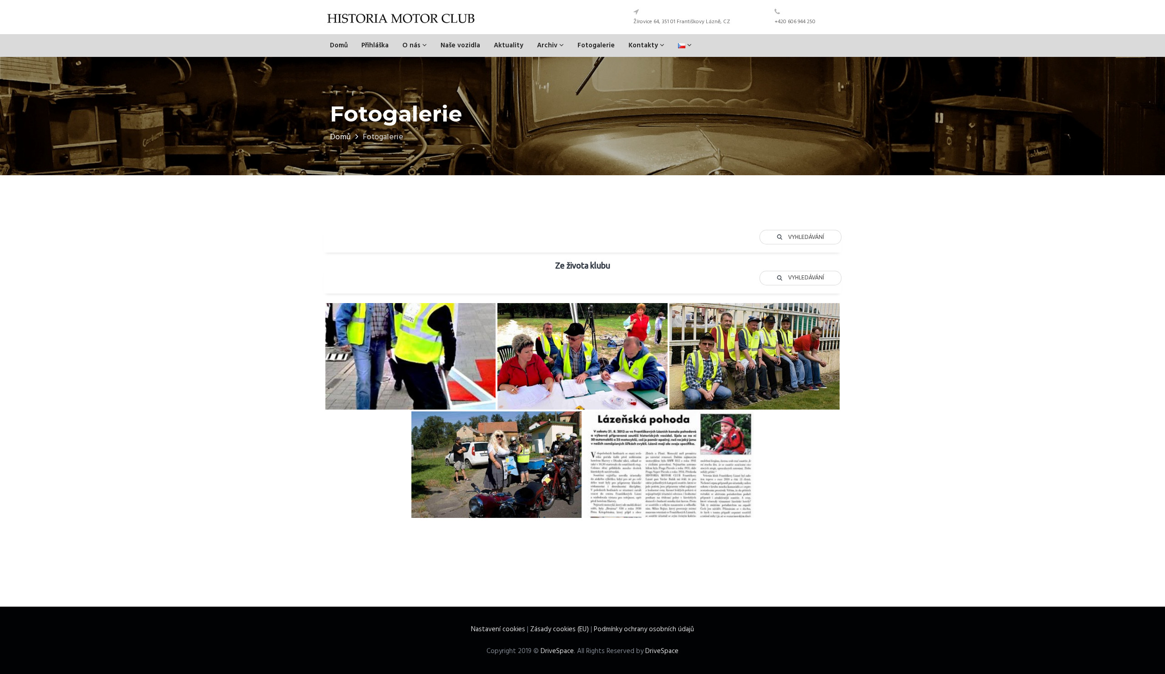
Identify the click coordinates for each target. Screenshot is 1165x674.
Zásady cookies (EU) (559, 629)
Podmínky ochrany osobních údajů (644, 629)
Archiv (548, 45)
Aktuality (508, 45)
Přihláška (375, 45)
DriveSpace (557, 651)
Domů (339, 45)
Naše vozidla (460, 45)
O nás (412, 45)
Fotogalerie (596, 45)
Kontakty (644, 45)
